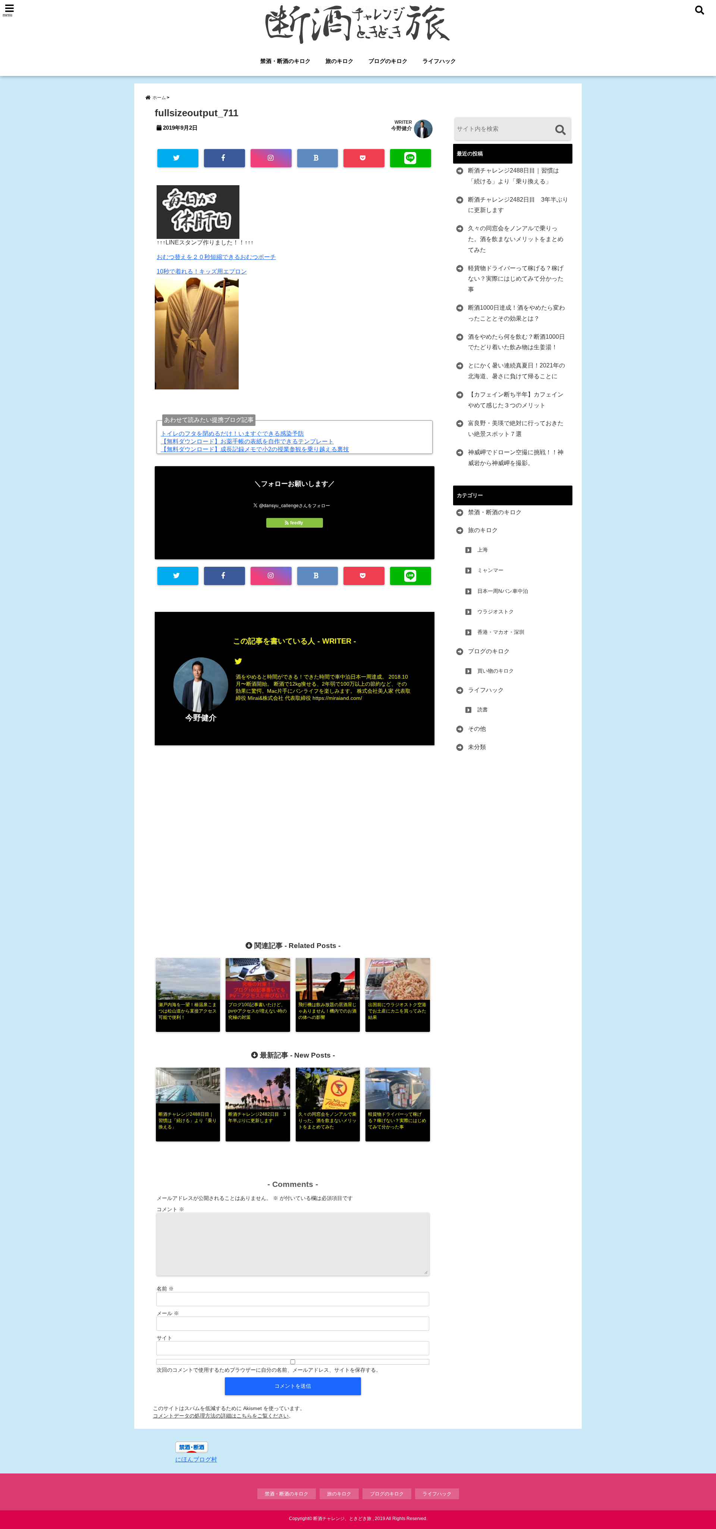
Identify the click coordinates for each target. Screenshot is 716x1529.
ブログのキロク (388, 61)
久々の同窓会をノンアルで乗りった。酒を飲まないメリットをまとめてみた (515, 239)
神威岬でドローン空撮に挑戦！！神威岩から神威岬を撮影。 (515, 457)
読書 (482, 710)
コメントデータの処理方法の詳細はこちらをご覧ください (221, 1416)
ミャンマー (490, 570)
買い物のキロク (495, 671)
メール (168, 1313)
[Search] (560, 129)
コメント (170, 1209)
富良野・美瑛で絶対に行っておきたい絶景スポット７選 (515, 428)
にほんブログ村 (196, 1459)
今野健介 (401, 128)
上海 (482, 550)
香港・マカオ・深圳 (500, 632)
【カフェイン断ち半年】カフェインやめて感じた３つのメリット (515, 399)
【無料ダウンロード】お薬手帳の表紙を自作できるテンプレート (247, 441)
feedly (296, 522)
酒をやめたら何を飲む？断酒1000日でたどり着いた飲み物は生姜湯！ (516, 342)
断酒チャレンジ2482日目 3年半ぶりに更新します (518, 205)
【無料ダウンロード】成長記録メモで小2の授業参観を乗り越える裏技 (255, 449)
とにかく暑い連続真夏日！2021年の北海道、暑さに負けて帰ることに (516, 370)
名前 (165, 1289)
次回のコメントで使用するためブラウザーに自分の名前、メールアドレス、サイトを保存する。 (269, 1370)
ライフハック (439, 61)
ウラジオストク (495, 612)
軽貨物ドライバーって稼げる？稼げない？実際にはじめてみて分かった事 (515, 279)
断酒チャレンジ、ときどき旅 (342, 1518)
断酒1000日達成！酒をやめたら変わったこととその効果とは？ (516, 313)
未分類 (477, 747)
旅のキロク (340, 61)
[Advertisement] (294, 831)
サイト (164, 1338)
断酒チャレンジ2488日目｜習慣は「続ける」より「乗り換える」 (513, 175)
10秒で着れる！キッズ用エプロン (202, 271)
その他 (477, 729)
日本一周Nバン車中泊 (502, 591)
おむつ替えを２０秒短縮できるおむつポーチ (216, 257)
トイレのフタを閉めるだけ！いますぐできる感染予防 (232, 433)
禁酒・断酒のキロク (285, 61)
